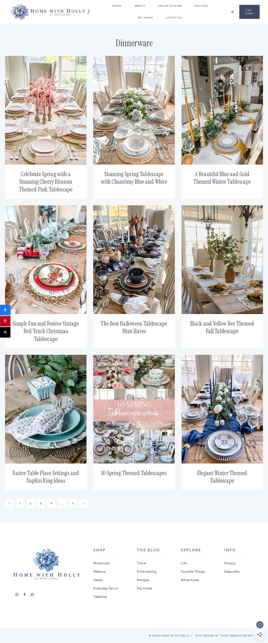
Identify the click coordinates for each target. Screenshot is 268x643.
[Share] (5, 310)
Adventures (190, 580)
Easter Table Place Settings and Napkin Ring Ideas (46, 477)
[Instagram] (16, 594)
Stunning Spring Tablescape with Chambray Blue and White (134, 178)
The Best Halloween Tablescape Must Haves (134, 327)
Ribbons (99, 572)
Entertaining (146, 572)
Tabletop (100, 597)
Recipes (143, 580)
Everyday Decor (105, 588)
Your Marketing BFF (237, 635)
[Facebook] (24, 594)
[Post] (5, 332)
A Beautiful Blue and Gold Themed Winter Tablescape (222, 178)
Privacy (229, 563)
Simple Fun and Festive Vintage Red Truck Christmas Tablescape (46, 331)
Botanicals (101, 563)
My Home (144, 588)
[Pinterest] (32, 594)
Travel (141, 563)
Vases (98, 580)
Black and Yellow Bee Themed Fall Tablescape (222, 327)
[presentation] (45, 110)
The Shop (249, 12)
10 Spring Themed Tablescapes (134, 473)
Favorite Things (193, 572)
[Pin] (5, 321)
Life (184, 563)
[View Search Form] (232, 11)
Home (117, 5)
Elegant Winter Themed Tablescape (222, 477)
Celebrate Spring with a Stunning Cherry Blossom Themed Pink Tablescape (46, 181)
